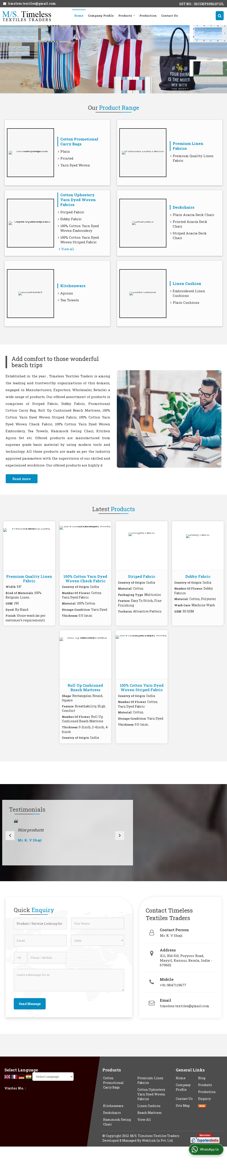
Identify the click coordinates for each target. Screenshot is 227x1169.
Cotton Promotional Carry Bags (79, 141)
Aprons (66, 293)
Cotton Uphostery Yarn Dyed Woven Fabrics (78, 199)
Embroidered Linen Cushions (189, 293)
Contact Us (169, 16)
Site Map (183, 1105)
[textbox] (40, 923)
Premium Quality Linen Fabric (193, 158)
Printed (66, 158)
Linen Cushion (187, 283)
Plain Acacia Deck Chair (193, 214)
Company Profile (101, 16)
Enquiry (204, 1099)
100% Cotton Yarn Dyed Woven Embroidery (79, 228)
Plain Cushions (186, 302)
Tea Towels (69, 300)
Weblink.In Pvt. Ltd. (157, 1140)
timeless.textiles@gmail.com (32, 3)
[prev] (10, 835)
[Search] (220, 15)
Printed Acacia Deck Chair (190, 223)
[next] (119, 835)
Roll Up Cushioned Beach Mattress (85, 687)
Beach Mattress (149, 1113)
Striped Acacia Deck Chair (190, 235)
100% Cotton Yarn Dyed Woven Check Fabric (85, 578)
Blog (201, 1078)
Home (78, 16)
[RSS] (202, 1105)
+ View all (66, 249)
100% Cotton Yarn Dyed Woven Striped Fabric (79, 239)
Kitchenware (73, 285)
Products (125, 16)
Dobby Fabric (71, 219)
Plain (65, 151)
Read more (21, 478)
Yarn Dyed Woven (75, 165)
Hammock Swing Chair (117, 1121)
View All (144, 1119)
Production (148, 16)
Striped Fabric (72, 212)
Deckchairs (183, 207)
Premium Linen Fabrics (188, 146)
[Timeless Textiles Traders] (26, 16)
